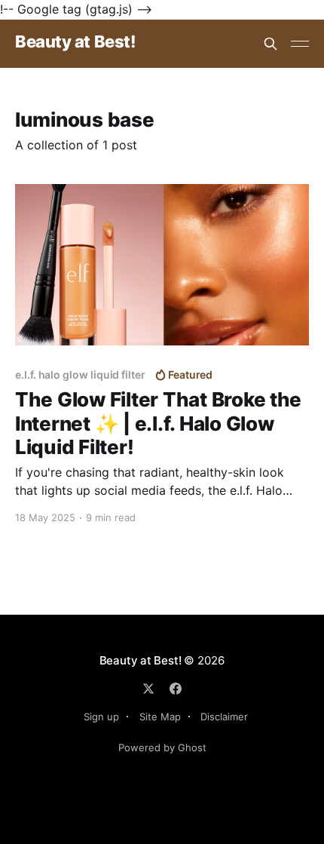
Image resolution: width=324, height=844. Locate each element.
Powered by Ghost (162, 747)
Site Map (160, 716)
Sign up (101, 716)
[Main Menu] (300, 43)
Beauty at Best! (75, 42)
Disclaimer (224, 716)
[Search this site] (270, 44)
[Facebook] (176, 689)
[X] (148, 689)
